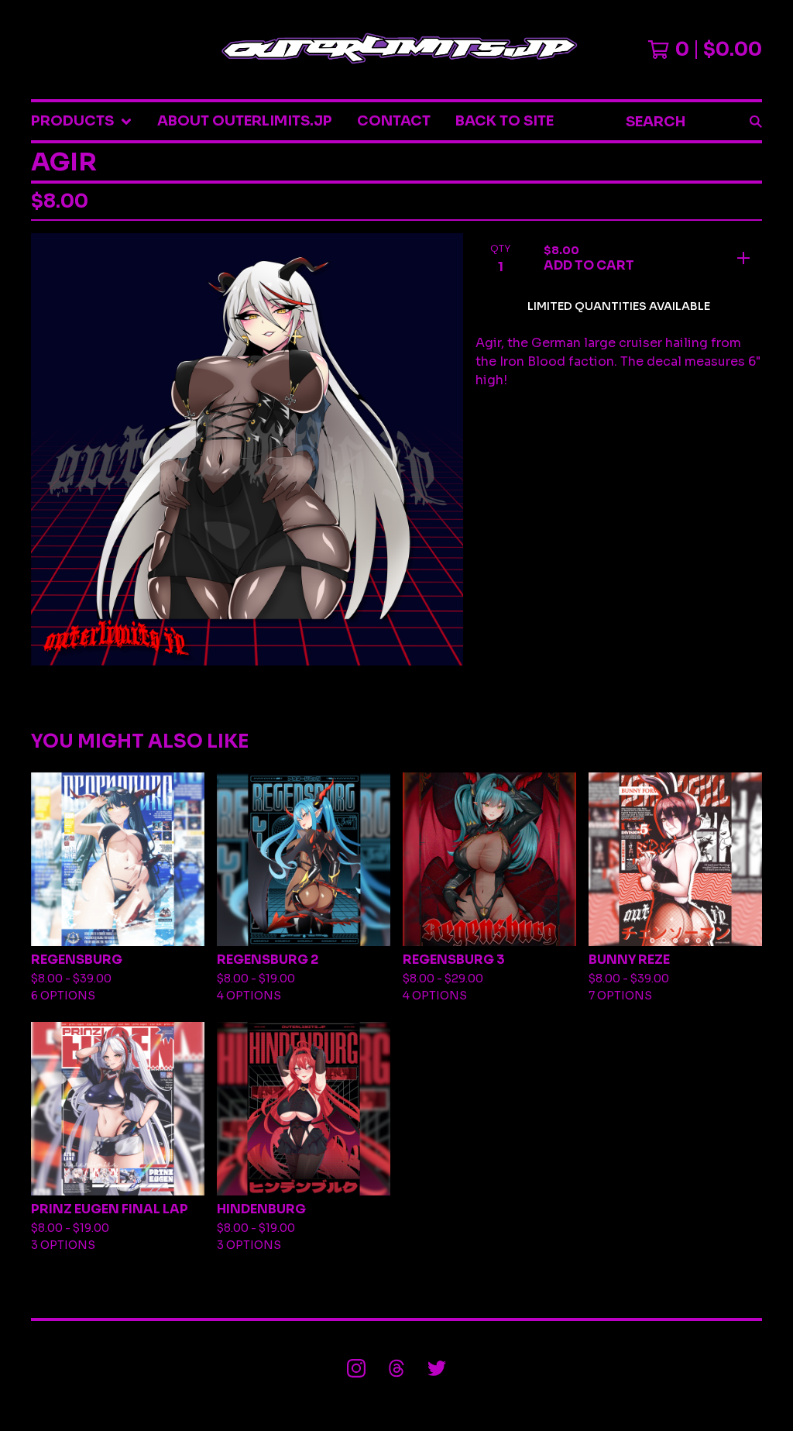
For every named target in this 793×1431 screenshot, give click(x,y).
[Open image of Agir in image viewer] (247, 449)
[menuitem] (81, 121)
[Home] (396, 49)
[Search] (755, 121)
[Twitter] (437, 1368)
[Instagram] (356, 1368)
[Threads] (396, 1368)
